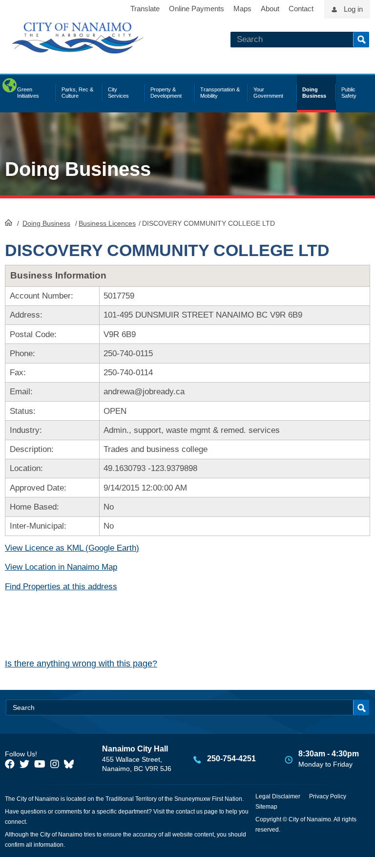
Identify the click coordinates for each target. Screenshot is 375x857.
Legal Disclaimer (277, 796)
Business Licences (107, 223)
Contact (301, 8)
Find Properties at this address (61, 586)
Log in (353, 9)
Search (361, 39)
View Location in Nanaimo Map (61, 567)
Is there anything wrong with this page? (81, 663)
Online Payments (196, 8)
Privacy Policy (327, 796)
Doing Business (46, 223)
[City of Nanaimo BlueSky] (71, 764)
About (270, 8)
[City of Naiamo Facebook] (10, 764)
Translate (145, 8)
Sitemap (266, 806)
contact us (189, 811)
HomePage (8, 222)
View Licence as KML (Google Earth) (72, 548)
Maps (242, 8)
